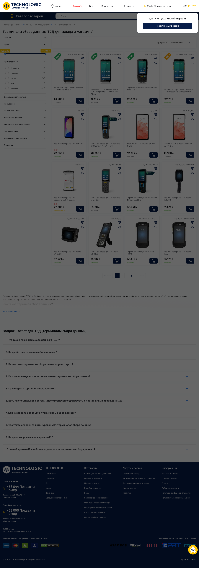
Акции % (77, 6)
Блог (92, 6)
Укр (185, 6)
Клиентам (107, 6)
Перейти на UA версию (167, 25)
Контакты (129, 6)
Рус (194, 6)
